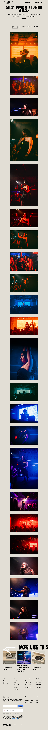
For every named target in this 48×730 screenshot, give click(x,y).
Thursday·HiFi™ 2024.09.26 (7, 669)
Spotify (37, 704)
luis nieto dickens (21, 26)
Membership (27, 680)
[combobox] (5, 710)
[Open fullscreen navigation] (44, 2)
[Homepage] (8, 2)
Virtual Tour (16, 689)
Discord (37, 702)
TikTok (37, 700)
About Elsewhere (39, 680)
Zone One (16, 680)
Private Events (35, 2)
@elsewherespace (31, 16)
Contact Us (38, 682)
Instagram (38, 699)
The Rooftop (16, 684)
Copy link (24, 19)
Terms (17, 718)
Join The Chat (28, 684)
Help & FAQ (38, 684)
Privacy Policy (13, 718)
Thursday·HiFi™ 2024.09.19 (36, 669)
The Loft (16, 687)
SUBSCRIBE (20, 706)
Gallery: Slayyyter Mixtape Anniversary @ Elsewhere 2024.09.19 (23, 668)
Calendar (27, 2)
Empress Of (15, 27)
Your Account (28, 682)
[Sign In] (41, 2)
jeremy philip (35, 26)
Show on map (28, 702)
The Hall (15, 682)
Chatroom (16, 686)
